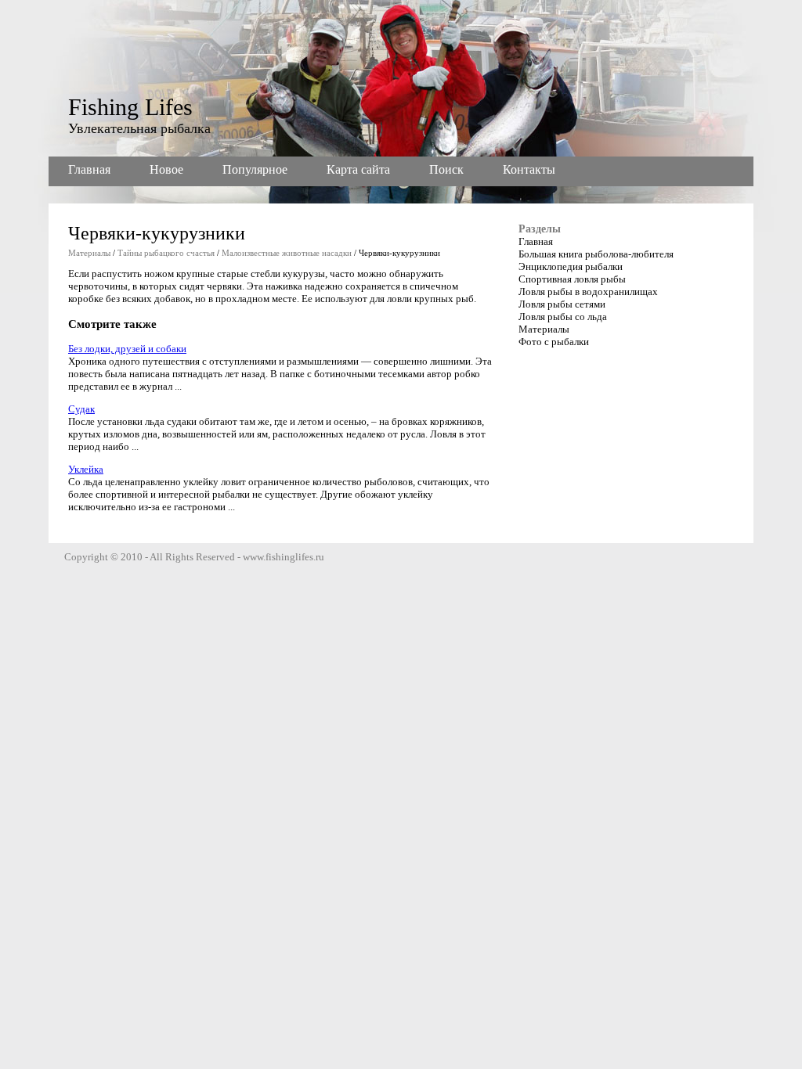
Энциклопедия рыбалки (570, 266)
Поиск (446, 169)
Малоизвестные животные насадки (287, 252)
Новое (166, 169)
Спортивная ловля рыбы (572, 279)
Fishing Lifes (130, 107)
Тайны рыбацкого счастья (166, 252)
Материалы (89, 252)
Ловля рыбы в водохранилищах (588, 291)
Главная (89, 169)
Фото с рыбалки (553, 341)
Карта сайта (358, 169)
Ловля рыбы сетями (561, 304)
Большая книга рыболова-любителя (596, 254)
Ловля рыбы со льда (562, 316)
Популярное (254, 169)
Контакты (529, 169)
